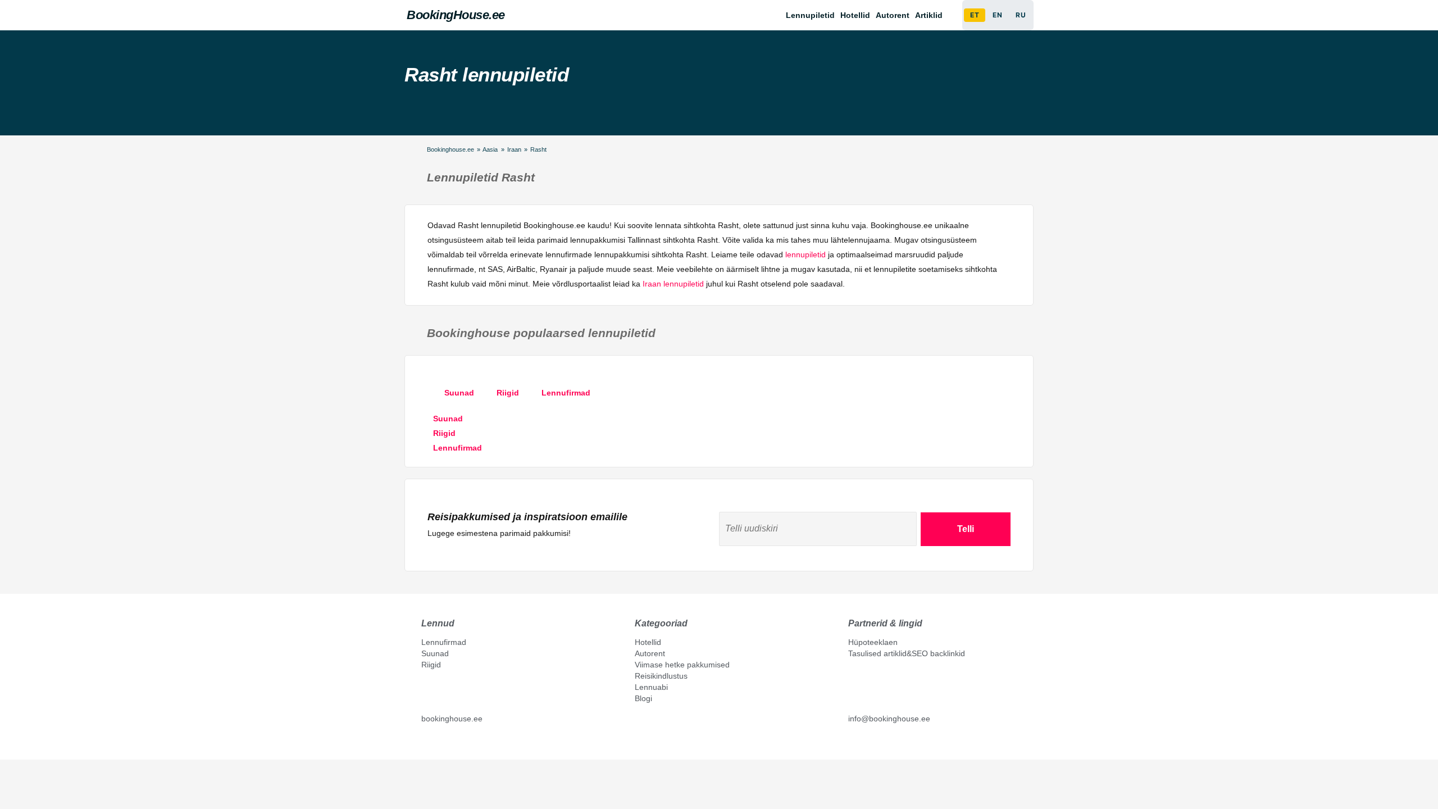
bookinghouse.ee (452, 718)
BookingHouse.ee (456, 15)
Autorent (892, 15)
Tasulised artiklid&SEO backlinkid (906, 653)
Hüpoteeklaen (873, 642)
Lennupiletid (810, 15)
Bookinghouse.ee (450, 149)
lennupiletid (805, 254)
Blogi (643, 698)
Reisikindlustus (661, 675)
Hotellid (855, 15)
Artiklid (929, 15)
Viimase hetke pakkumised (682, 664)
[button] (931, 15)
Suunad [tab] (459, 392)
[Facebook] (425, 743)
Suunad (435, 653)
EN (997, 15)
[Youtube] (437, 743)
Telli (965, 529)
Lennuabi (651, 687)
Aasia (490, 149)
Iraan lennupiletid (673, 283)
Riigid (431, 664)
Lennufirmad (443, 642)
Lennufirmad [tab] (565, 392)
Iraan (514, 149)
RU (1021, 15)
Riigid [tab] (508, 392)
